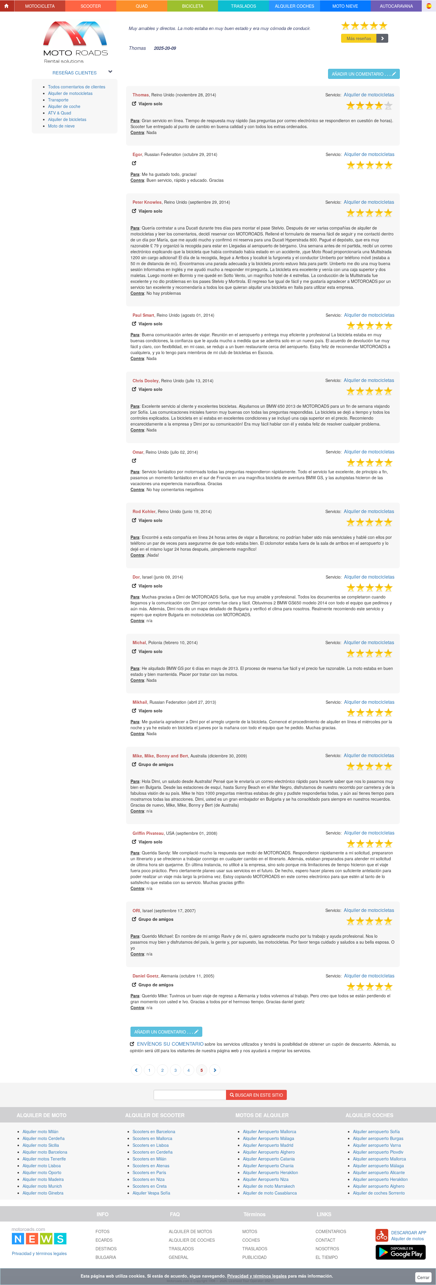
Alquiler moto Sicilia (41, 1145)
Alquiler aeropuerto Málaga (378, 1165)
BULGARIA (106, 1257)
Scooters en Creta (150, 1186)
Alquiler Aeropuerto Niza (266, 1179)
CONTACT (325, 1240)
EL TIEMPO (327, 1257)
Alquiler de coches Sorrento (379, 1193)
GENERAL (178, 1257)
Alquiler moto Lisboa (42, 1165)
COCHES (251, 1240)
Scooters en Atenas (151, 1165)
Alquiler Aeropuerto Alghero (269, 1152)
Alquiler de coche (64, 106)
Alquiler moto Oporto (42, 1172)
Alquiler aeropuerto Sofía (376, 1131)
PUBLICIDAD (254, 1257)
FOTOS (102, 1231)
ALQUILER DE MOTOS (190, 1231)
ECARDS (104, 1240)
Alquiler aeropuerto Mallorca (379, 1159)
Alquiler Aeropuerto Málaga (268, 1138)
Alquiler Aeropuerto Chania (268, 1165)
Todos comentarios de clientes (76, 87)
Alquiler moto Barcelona (45, 1152)
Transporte (58, 100)
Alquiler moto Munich (42, 1186)
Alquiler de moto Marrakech (269, 1186)
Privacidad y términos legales (39, 1253)
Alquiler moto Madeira (43, 1179)
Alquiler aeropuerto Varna (377, 1145)
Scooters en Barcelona (154, 1131)
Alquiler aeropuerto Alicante (379, 1172)
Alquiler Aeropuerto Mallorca (269, 1131)
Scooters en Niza (149, 1179)
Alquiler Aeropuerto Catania (269, 1159)
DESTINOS (106, 1248)
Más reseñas (359, 38)
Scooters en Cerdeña (153, 1152)
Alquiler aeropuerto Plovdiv (378, 1152)
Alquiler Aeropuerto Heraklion (270, 1172)
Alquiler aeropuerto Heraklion (380, 1179)
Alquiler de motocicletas (70, 93)
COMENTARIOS (331, 1231)
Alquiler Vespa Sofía (151, 1193)
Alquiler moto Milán (40, 1131)
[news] (39, 1235)
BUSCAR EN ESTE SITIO (258, 1095)
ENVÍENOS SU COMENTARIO (170, 1043)
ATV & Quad (59, 113)
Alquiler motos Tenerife (44, 1159)
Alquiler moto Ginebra (43, 1193)
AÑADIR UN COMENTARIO (361, 74)
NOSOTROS (327, 1248)
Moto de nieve (61, 126)
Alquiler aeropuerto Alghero (379, 1186)
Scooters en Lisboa (151, 1145)
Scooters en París (149, 1172)
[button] (40, 6)
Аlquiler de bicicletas (67, 119)
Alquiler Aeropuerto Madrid (268, 1145)
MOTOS (249, 1231)
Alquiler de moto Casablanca (270, 1193)
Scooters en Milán (149, 1159)
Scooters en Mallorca (152, 1138)
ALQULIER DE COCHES (192, 1240)
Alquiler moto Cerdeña (44, 1138)
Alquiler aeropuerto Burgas (378, 1138)
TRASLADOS (181, 1248)
